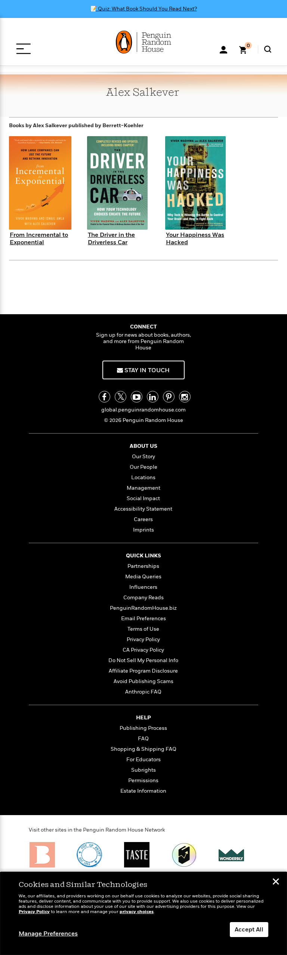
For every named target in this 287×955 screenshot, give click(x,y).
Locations (143, 477)
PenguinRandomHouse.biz (143, 608)
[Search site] (267, 49)
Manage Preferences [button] (48, 933)
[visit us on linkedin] (152, 396)
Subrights (143, 770)
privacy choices (137, 912)
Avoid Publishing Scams (143, 681)
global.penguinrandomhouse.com (143, 409)
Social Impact (143, 498)
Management (143, 488)
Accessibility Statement (143, 508)
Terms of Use (143, 629)
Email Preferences (143, 618)
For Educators (143, 759)
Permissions (143, 780)
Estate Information (143, 791)
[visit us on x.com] (120, 396)
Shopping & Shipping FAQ (143, 749)
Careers (143, 519)
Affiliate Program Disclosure (143, 670)
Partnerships (143, 566)
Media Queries (143, 576)
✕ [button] (275, 882)
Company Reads (143, 597)
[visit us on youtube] (136, 396)
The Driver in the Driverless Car (111, 238)
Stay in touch (146, 370)
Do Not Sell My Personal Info (143, 660)
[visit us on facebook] (104, 396)
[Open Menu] (23, 49)
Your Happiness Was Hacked (195, 238)
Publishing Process (143, 728)
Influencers (143, 587)
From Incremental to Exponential (39, 238)
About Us (143, 446)
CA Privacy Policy (143, 649)
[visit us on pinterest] (169, 396)
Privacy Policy (143, 639)
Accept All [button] (249, 929)
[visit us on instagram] (185, 396)
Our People (143, 467)
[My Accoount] (223, 49)
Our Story (143, 456)
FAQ (143, 738)
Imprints (143, 529)
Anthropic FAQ (143, 691)
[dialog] (143, 913)
